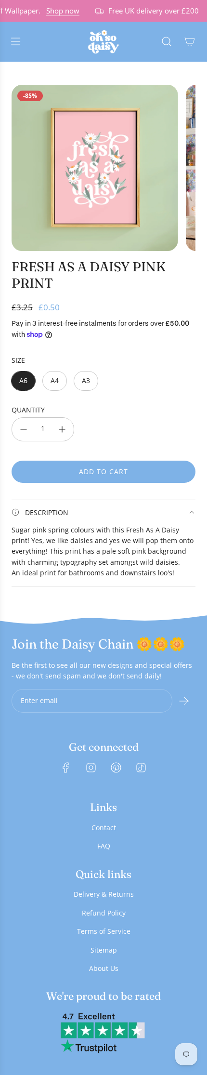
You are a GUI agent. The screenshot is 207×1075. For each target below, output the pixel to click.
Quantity (28, 409)
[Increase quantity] (62, 429)
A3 (86, 380)
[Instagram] (91, 767)
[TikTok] (141, 767)
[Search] (166, 41)
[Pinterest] (116, 767)
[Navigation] (15, 41)
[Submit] (183, 701)
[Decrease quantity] (23, 429)
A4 (55, 380)
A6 (23, 380)
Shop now (59, 10)
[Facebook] (66, 767)
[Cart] (189, 41)
